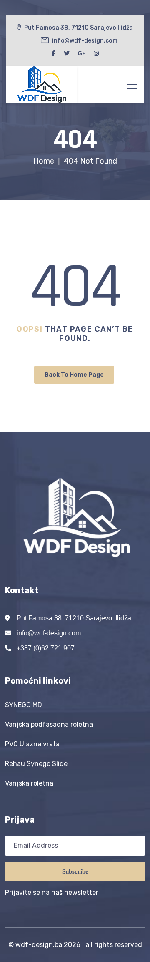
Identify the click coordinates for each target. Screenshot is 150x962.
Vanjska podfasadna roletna (49, 724)
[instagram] (96, 53)
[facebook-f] (53, 53)
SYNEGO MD (23, 705)
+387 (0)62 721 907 (46, 648)
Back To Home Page (74, 374)
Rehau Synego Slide (36, 764)
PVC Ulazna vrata (32, 744)
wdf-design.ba (38, 945)
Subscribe (75, 871)
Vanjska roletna (29, 783)
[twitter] (67, 53)
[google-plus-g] (81, 53)
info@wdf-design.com (49, 633)
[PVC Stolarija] (42, 84)
